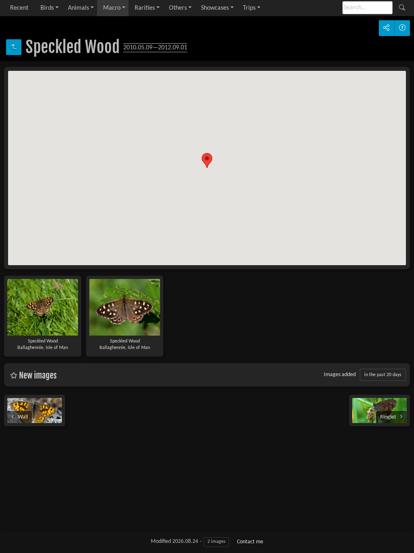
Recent (19, 8)
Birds (47, 8)
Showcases (215, 8)
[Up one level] (13, 47)
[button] (207, 160)
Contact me (250, 542)
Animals (78, 8)
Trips (249, 8)
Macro (111, 8)
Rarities (145, 8)
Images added (340, 375)
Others (178, 8)
